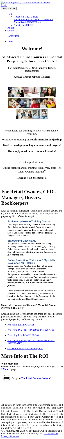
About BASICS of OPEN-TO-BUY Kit (33, 19)
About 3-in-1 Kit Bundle (26, 16)
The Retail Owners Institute (35, 378)
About (10, 27)
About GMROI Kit (23, 25)
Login (4, 5)
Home (10, 14)
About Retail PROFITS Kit (27, 22)
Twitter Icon (13, 36)
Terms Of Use (51, 433)
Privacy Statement (10, 436)
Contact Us (12, 30)
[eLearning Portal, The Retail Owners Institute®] (25, 2)
